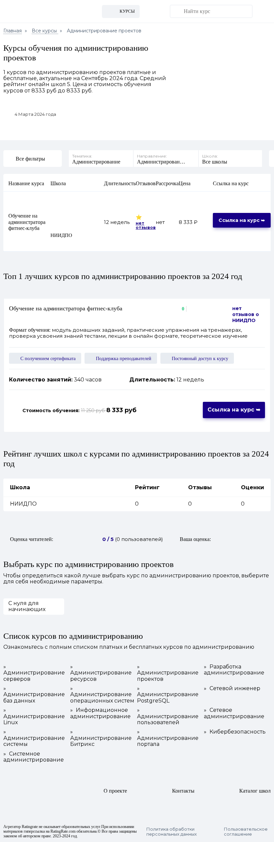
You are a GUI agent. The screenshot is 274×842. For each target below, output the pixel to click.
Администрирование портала (167, 738)
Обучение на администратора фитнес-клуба (26, 222)
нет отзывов (146, 225)
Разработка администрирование (234, 670)
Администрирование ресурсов (101, 673)
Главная (12, 31)
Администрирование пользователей (167, 716)
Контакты (183, 791)
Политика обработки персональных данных (171, 832)
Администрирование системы (34, 738)
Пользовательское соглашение (246, 832)
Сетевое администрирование (234, 713)
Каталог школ (255, 791)
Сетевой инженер (232, 688)
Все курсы (45, 31)
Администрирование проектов (167, 673)
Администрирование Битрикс (101, 738)
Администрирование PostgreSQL (167, 694)
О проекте (115, 791)
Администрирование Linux (34, 716)
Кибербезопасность (235, 732)
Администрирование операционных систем (102, 694)
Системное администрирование (33, 757)
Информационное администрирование (100, 713)
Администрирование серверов (34, 673)
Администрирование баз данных (34, 694)
